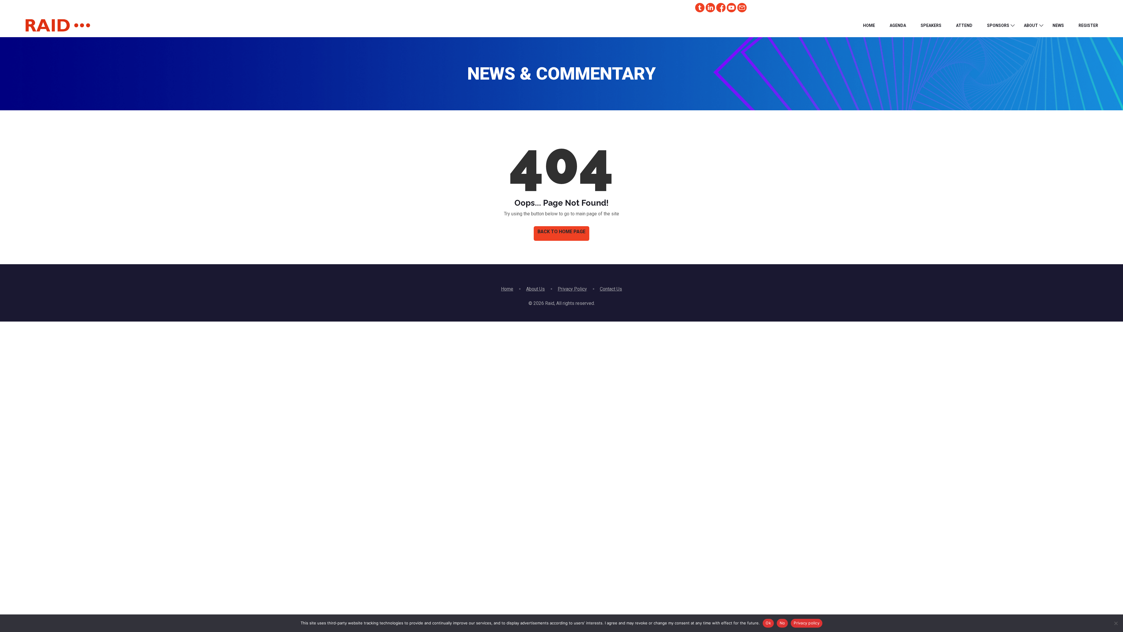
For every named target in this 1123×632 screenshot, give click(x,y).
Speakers (931, 25)
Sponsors (998, 25)
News (1058, 25)
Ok (768, 623)
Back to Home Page (561, 231)
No (782, 623)
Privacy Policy (572, 289)
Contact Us (611, 289)
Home (869, 25)
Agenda (898, 25)
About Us (535, 289)
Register (1088, 25)
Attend (964, 25)
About (1031, 25)
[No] (1116, 623)
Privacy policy (806, 623)
